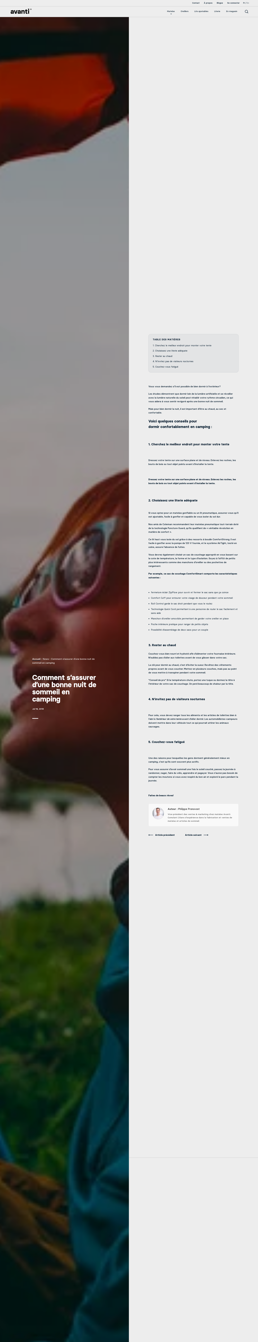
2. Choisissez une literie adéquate (170, 350)
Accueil (36, 659)
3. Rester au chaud (162, 356)
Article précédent (165, 835)
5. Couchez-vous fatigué (165, 366)
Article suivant (193, 835)
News (46, 659)
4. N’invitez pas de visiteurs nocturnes (173, 361)
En (248, 3)
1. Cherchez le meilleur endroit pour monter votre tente (182, 345)
